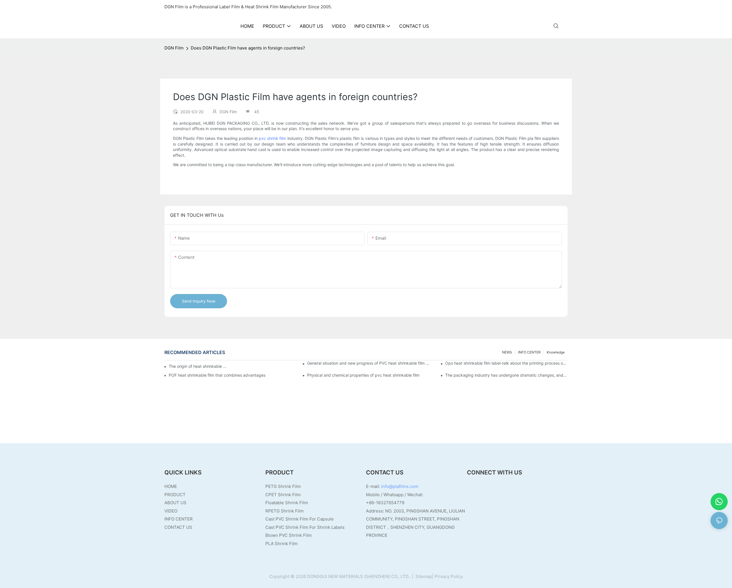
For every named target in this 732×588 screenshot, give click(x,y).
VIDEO (170, 511)
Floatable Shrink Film (286, 502)
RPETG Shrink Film (284, 511)
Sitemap (423, 576)
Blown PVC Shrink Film (288, 535)
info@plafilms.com (399, 486)
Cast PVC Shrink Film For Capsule (299, 519)
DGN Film (174, 48)
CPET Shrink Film (283, 494)
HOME (170, 486)
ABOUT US (175, 502)
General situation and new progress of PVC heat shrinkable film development (368, 363)
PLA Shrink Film (281, 543)
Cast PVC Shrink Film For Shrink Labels (305, 527)
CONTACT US (178, 527)
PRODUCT (175, 494)
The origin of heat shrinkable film (198, 366)
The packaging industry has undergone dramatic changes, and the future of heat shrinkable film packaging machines (506, 375)
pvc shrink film (272, 138)
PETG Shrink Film (283, 486)
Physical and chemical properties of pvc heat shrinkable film (363, 375)
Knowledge (556, 352)
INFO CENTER (529, 352)
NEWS (507, 352)
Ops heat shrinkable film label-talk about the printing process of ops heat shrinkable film (506, 363)
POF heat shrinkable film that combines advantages (217, 375)
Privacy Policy (449, 576)
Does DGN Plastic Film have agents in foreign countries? (248, 48)
